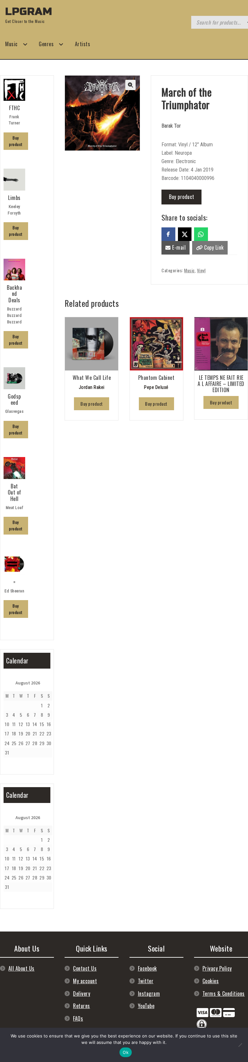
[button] (130, 85)
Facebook (147, 968)
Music (11, 44)
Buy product (181, 197)
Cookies (210, 981)
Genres (46, 44)
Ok (126, 1052)
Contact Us (85, 968)
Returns (81, 1006)
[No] (240, 1045)
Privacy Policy (217, 968)
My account (85, 981)
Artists (82, 44)
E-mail (178, 247)
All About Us (21, 968)
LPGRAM (28, 11)
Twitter (146, 981)
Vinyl (201, 270)
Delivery (81, 993)
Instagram (149, 993)
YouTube (146, 1006)
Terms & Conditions (223, 993)
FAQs (78, 1018)
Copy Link (213, 247)
